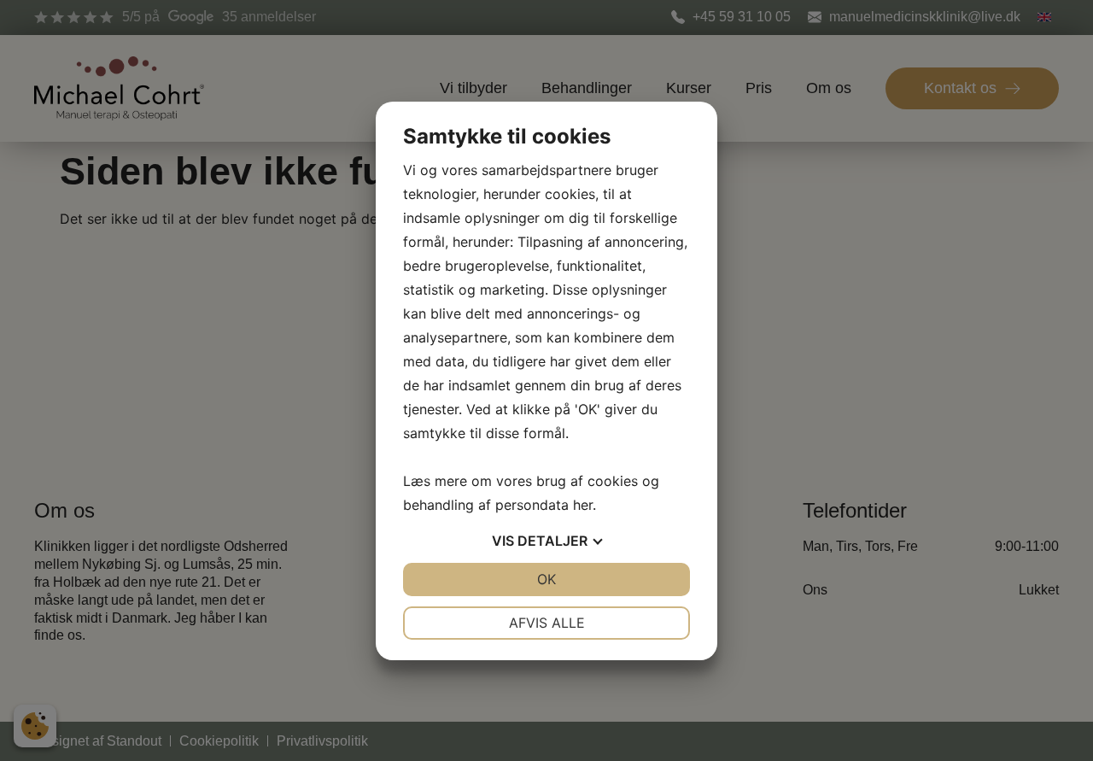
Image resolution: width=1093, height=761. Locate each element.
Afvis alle (547, 622)
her (583, 504)
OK (546, 579)
